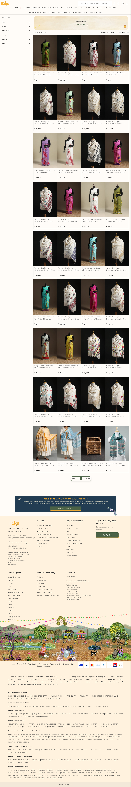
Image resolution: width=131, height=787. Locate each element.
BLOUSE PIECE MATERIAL (54, 778)
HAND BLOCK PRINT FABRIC (109, 724)
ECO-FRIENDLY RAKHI (71, 696)
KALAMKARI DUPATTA (82, 760)
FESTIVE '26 (82, 12)
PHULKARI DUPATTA (48, 760)
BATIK (102, 714)
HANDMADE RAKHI (14, 696)
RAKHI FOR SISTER (37, 699)
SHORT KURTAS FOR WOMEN (97, 706)
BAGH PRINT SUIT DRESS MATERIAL (68, 734)
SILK (22, 716)
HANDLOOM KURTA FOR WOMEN (66, 770)
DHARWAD (64, 714)
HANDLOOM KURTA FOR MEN (96, 773)
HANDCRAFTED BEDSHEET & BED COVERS (22, 773)
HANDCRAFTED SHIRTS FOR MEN (72, 773)
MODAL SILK (94, 714)
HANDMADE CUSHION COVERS (49, 773)
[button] (127, 3)
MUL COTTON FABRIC (76, 724)
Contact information (44, 666)
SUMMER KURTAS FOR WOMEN (75, 706)
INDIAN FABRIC (13, 724)
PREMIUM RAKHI (56, 696)
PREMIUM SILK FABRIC (76, 727)
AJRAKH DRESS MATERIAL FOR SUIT (42, 734)
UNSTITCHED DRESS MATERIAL (18, 734)
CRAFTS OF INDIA (95, 12)
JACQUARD (37, 714)
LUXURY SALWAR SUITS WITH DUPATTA (21, 770)
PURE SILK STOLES (21, 762)
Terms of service (55, 664)
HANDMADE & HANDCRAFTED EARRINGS (42, 775)
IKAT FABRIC (27, 727)
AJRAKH (20, 714)
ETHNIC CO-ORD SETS (86, 770)
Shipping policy (68, 664)
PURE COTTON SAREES (71, 750)
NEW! (17, 8)
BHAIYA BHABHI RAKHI (21, 699)
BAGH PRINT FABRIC (44, 724)
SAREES (81, 8)
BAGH (17, 716)
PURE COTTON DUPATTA (64, 760)
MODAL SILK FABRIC (92, 727)
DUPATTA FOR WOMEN (16, 760)
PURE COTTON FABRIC (60, 724)
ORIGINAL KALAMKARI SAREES (91, 750)
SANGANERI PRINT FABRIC (57, 727)
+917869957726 (81, 581)
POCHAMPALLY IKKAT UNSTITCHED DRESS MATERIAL (39, 739)
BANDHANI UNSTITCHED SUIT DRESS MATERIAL (91, 739)
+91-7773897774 (71, 591)
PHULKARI (72, 714)
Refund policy (32, 664)
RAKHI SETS (96, 696)
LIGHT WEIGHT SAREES (43, 706)
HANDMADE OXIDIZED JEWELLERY (70, 775)
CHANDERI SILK (83, 714)
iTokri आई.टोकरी (21, 664)
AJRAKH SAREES (33, 750)
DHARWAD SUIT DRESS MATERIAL (36, 737)
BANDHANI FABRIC (107, 727)
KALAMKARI (12, 714)
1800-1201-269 (71, 587)
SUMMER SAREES (28, 706)
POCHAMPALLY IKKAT (32, 716)
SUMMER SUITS (57, 706)
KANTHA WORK (117, 714)
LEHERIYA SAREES (20, 752)
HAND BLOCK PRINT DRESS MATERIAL (84, 737)
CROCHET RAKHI (43, 696)
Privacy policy (43, 664)
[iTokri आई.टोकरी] (5, 3)
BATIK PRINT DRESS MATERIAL (59, 737)
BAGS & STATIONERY (60, 12)
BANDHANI (28, 714)
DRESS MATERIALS (39, 8)
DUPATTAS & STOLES (94, 8)
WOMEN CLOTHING (55, 8)
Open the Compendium (65, 508)
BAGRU (11, 716)
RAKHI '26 (73, 12)
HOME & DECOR (110, 8)
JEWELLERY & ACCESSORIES (39, 12)
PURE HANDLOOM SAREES (17, 750)
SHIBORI (108, 714)
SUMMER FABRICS (14, 706)
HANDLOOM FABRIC (15, 727)
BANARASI (44, 716)
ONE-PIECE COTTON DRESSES (33, 778)
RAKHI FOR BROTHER (52, 699)
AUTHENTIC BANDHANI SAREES (51, 750)
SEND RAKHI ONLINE (29, 696)
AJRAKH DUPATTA (97, 760)
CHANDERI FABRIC (91, 724)
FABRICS (27, 8)
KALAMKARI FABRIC (40, 727)
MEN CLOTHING (71, 8)
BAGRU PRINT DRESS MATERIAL (93, 734)
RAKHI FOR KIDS (107, 696)
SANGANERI (46, 714)
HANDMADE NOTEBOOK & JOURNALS (97, 775)
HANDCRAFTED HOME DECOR (106, 770)
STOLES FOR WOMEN (32, 760)
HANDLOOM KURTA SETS (44, 770)
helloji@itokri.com (72, 600)
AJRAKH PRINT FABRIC (27, 724)
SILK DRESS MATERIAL (66, 739)
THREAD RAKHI (85, 696)
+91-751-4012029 (71, 595)
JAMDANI (55, 714)
